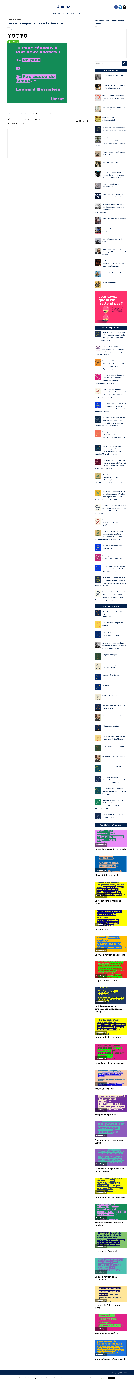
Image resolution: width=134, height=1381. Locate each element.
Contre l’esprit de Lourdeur (112, 695)
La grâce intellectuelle (106, 980)
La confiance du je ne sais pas (109, 1063)
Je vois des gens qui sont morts (114, 219)
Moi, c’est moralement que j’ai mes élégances (113, 707)
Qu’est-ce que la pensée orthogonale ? (111, 185)
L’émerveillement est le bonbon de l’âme (114, 230)
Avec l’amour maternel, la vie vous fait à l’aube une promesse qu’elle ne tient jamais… (114, 646)
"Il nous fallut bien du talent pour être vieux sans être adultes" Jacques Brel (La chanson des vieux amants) (109, 379)
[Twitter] (13, 36)
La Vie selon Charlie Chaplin (113, 746)
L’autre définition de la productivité (106, 1278)
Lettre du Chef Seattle (110, 675)
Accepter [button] (111, 1378)
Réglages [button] (102, 1378)
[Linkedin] (17, 36)
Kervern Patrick (35, 30)
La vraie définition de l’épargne (110, 955)
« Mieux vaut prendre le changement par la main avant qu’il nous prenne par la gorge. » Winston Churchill (110, 351)
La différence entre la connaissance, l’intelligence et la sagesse (109, 1009)
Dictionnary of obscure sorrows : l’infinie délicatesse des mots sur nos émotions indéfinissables (110, 208)
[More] (25, 36)
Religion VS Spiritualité (106, 1114)
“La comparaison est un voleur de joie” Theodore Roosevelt (113, 557)
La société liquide (109, 283)
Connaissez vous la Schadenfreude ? (109, 118)
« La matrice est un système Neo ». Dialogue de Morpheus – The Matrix (114, 791)
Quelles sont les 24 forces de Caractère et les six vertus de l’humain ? (113, 98)
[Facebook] (9, 36)
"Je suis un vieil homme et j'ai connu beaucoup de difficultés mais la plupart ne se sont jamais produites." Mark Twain (110, 495)
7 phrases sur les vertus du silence (112, 76)
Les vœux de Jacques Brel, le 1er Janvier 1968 (113, 666)
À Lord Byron (80, 121)
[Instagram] (21, 36)
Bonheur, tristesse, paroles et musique (109, 1224)
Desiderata (106, 685)
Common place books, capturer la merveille (114, 108)
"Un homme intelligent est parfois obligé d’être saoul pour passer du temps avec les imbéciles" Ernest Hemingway (110, 450)
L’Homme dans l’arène (110, 726)
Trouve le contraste (104, 1088)
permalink (49, 114)
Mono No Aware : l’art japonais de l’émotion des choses (113, 86)
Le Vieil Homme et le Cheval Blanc (113, 768)
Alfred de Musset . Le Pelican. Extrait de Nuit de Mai (113, 634)
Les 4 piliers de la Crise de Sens (112, 240)
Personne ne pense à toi (106, 1333)
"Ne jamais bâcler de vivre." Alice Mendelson (112, 547)
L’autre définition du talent (108, 1037)
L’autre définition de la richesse (110, 1197)
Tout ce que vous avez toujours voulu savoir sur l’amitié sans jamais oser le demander (114, 263)
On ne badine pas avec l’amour (113, 757)
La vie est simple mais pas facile (108, 902)
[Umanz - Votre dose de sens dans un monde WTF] (63, 7)
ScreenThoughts (14, 20)
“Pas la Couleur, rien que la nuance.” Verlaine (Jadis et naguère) (112, 522)
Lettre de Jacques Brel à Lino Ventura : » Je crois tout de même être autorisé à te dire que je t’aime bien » (109, 804)
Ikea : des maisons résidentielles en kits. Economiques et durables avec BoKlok (110, 142)
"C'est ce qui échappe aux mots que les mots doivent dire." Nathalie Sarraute (114, 569)
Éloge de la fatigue (109, 655)
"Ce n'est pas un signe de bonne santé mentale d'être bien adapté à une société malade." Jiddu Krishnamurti (110, 407)
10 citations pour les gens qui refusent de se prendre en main (114, 129)
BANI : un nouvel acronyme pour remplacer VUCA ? (112, 195)
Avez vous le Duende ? (111, 162)
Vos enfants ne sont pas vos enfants (112, 624)
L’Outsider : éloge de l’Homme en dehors (113, 153)
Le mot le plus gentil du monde (110, 849)
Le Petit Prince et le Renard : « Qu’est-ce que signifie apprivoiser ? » (113, 614)
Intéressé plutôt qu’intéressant (110, 1359)
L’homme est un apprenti (111, 716)
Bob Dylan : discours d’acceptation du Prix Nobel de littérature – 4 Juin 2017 (114, 780)
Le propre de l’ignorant (106, 1251)
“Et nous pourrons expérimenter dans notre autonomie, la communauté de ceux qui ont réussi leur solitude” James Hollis (110, 479)
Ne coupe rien (101, 929)
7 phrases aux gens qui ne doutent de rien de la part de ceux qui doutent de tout (113, 175)
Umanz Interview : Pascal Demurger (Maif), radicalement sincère (114, 252)
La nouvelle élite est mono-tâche (108, 1306)
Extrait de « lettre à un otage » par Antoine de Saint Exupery (113, 737)
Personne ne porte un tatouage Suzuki (110, 1141)
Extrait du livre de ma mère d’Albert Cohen (112, 815)
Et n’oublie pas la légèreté (112, 272)
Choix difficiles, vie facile (107, 875)
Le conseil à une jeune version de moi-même (109, 1170)
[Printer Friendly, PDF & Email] (13, 41)
